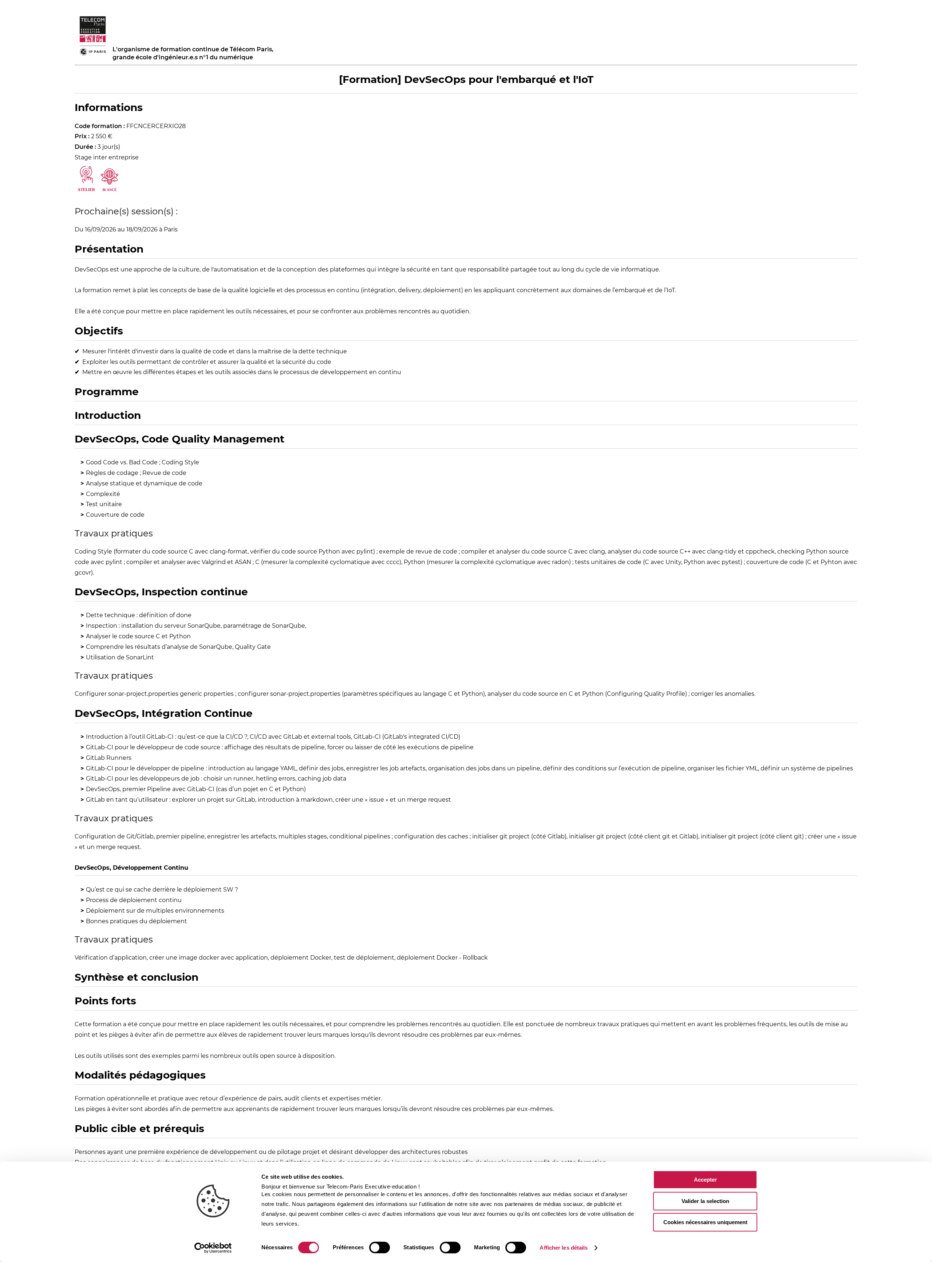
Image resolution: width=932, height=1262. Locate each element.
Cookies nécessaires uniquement (705, 1222)
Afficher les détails (564, 1248)
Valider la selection (705, 1201)
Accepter (705, 1179)
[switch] (379, 1247)
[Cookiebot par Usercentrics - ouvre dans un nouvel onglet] (213, 1247)
